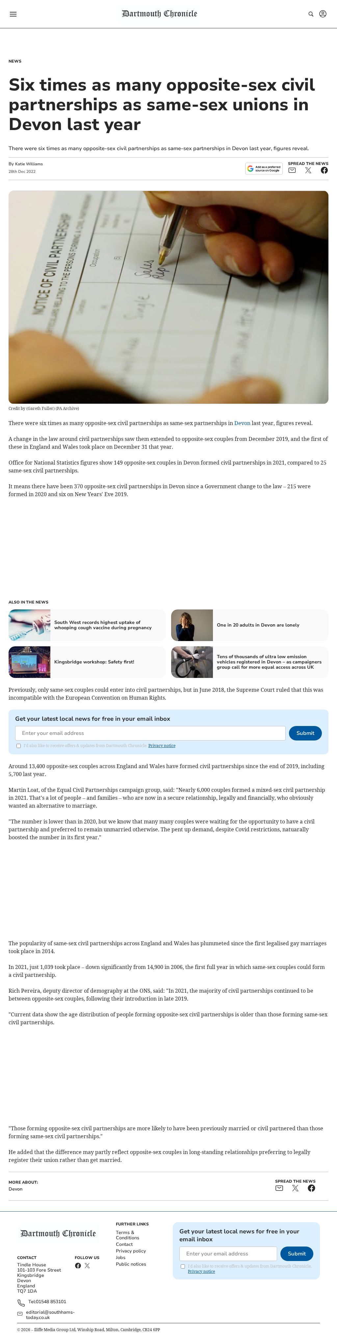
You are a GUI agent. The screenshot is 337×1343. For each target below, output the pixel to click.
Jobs (120, 1257)
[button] (13, 14)
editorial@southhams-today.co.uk (50, 1315)
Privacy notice (161, 745)
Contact (124, 1244)
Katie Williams (29, 164)
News (15, 61)
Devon (242, 423)
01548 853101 (51, 1302)
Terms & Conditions (127, 1235)
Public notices (131, 1264)
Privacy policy (131, 1251)
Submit (305, 733)
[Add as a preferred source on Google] (264, 169)
